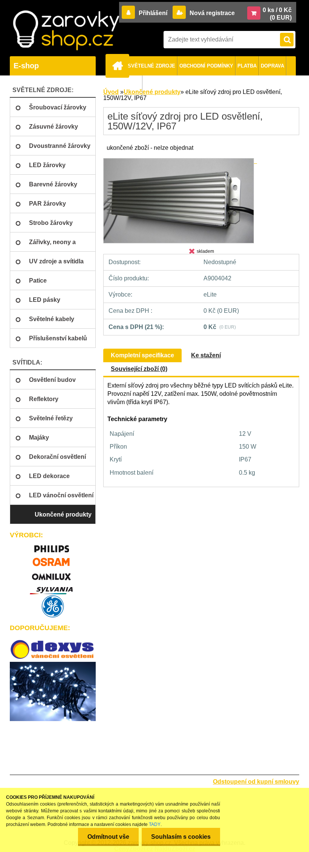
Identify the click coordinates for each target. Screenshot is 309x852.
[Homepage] (118, 65)
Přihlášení (153, 13)
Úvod (111, 92)
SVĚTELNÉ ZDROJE (151, 66)
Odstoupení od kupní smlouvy (256, 781)
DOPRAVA (272, 66)
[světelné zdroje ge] (53, 606)
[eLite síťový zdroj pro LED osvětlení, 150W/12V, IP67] (180, 161)
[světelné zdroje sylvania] (53, 587)
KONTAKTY (127, 85)
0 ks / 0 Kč (277, 10)
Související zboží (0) (139, 369)
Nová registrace (211, 13)
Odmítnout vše (108, 837)
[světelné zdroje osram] (53, 559)
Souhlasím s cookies (181, 837)
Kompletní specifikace (142, 355)
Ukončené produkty (152, 92)
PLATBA (247, 66)
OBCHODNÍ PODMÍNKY (206, 66)
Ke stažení (206, 355)
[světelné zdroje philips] (53, 545)
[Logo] (66, 30)
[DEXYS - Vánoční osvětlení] (53, 649)
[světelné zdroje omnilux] (53, 573)
